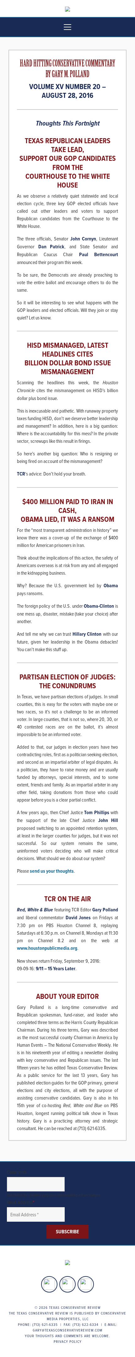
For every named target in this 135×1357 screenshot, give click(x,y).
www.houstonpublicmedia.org (47, 948)
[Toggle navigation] (67, 27)
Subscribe (67, 1231)
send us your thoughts (52, 871)
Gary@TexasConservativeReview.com (67, 1330)
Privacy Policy (68, 1341)
